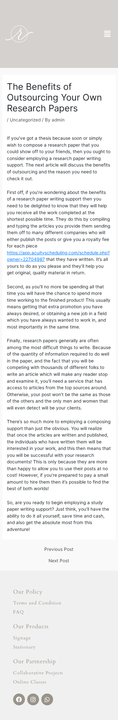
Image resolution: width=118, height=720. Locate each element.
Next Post (59, 561)
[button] (107, 34)
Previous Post (58, 549)
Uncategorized (25, 119)
